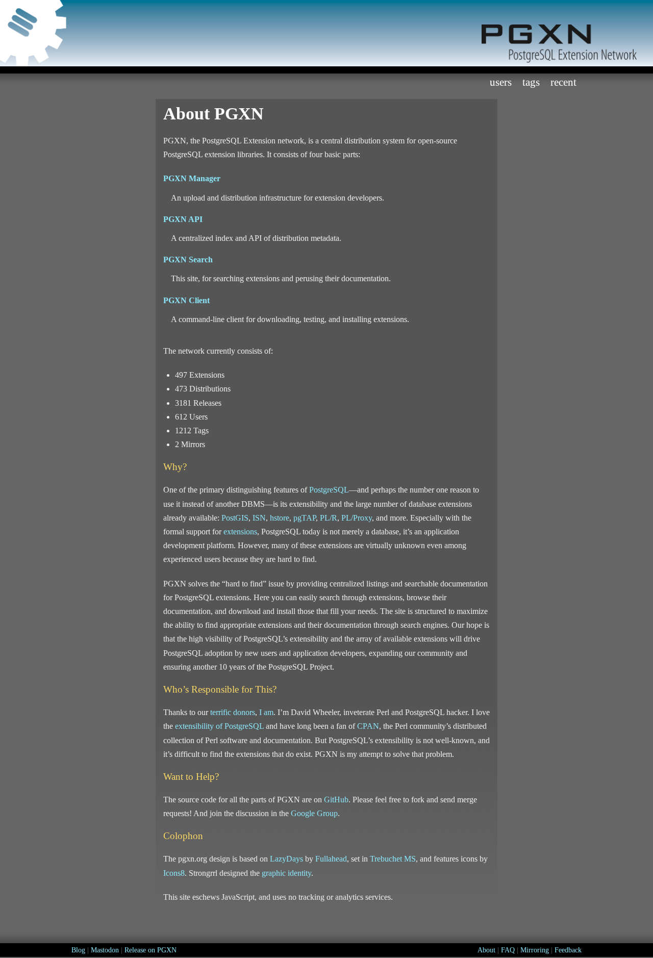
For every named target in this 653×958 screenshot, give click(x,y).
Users (501, 82)
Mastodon (105, 950)
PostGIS (234, 517)
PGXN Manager (191, 178)
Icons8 (174, 873)
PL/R (328, 517)
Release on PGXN (150, 950)
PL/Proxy (356, 517)
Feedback (568, 950)
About (486, 950)
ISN (259, 517)
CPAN (368, 726)
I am (266, 712)
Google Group (314, 813)
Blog (78, 950)
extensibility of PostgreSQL (219, 726)
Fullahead (331, 858)
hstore (279, 517)
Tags (531, 82)
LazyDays (286, 858)
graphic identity (286, 873)
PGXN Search (188, 259)
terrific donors (232, 712)
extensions (240, 531)
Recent (563, 82)
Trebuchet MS (393, 858)
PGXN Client (186, 300)
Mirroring (534, 950)
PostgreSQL (329, 489)
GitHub (336, 799)
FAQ (508, 950)
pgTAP (304, 517)
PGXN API (183, 219)
